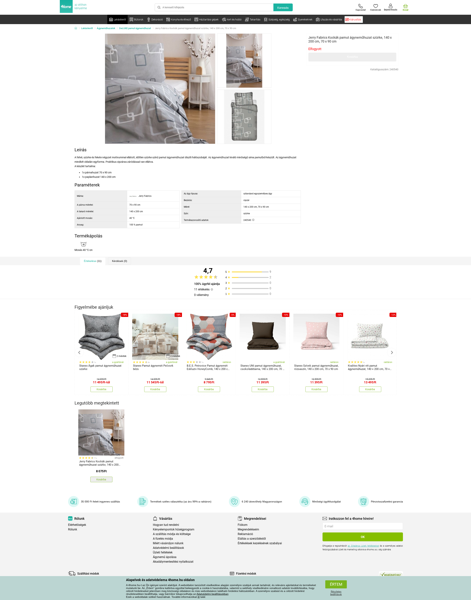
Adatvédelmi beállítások (168, 547)
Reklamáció (245, 534)
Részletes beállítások (336, 593)
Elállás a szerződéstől (252, 538)
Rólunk (72, 529)
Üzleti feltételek (163, 552)
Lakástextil (87, 28)
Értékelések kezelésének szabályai (260, 543)
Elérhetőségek (77, 524)
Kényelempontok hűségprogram (173, 529)
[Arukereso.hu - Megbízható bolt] (391, 574)
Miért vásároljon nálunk (168, 543)
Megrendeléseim (248, 529)
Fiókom (242, 524)
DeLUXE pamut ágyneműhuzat (135, 28)
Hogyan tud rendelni (166, 524)
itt (199, 596)
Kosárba (352, 57)
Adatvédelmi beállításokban (212, 593)
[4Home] (77, 28)
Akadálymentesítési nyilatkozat (173, 561)
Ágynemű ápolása (164, 557)
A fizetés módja (163, 538)
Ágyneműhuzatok (106, 28)
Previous (79, 352)
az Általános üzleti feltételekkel (363, 546)
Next (391, 352)
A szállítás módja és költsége (172, 534)
